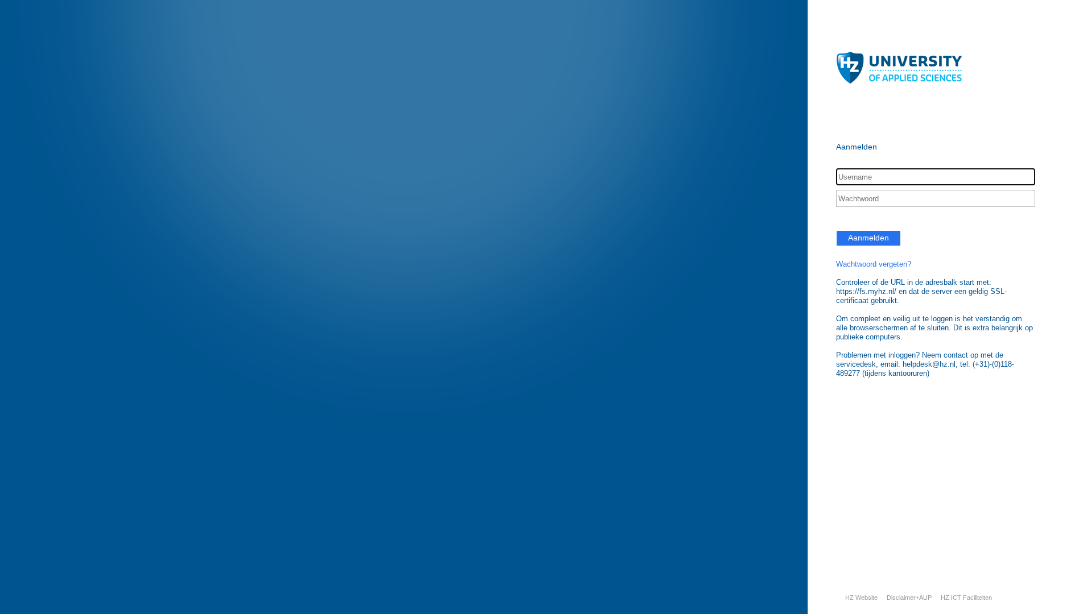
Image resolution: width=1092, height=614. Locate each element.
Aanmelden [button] (868, 237)
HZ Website (861, 597)
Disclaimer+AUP (909, 597)
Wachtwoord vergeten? (873, 264)
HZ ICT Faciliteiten (966, 597)
